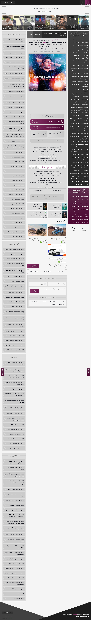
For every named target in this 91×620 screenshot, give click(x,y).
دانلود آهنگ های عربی (18, 199)
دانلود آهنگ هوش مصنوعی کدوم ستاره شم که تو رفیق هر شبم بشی (14, 136)
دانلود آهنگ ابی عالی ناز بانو (16, 53)
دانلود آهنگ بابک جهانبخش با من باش (15, 540)
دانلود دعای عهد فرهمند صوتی (16, 439)
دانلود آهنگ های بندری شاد (16, 195)
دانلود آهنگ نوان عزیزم (17, 281)
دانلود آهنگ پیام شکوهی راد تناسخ (14, 350)
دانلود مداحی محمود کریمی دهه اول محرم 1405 (14, 401)
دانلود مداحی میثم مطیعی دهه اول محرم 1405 (14, 408)
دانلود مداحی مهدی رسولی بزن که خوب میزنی (15, 319)
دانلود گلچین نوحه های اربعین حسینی (16, 363)
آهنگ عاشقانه (34, 272)
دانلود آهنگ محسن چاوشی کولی (15, 345)
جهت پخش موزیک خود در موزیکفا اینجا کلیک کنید (45, 9)
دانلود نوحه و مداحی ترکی (17, 425)
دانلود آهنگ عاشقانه (18, 171)
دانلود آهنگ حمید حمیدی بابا (16, 91)
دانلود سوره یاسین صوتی (17, 448)
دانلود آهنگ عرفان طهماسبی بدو (15, 340)
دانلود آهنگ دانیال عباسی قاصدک (15, 117)
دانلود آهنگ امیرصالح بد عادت (16, 107)
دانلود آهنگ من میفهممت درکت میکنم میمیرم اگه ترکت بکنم (15, 86)
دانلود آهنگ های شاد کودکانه (16, 227)
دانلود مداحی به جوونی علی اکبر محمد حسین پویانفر (15, 419)
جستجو (82, 4)
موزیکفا (88, 2)
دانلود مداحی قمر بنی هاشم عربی (15, 414)
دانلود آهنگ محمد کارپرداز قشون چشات (15, 47)
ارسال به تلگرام (57, 191)
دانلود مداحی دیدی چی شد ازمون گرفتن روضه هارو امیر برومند (15, 522)
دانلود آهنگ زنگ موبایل (17, 181)
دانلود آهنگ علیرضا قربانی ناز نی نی (14, 573)
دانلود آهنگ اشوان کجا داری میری (15, 501)
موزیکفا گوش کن (33, 266)
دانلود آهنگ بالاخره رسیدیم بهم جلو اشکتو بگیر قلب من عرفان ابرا (14, 129)
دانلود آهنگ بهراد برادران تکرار (16, 578)
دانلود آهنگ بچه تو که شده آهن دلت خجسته (15, 68)
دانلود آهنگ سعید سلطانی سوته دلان (15, 97)
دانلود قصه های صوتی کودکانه (15, 232)
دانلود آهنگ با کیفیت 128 (53, 127)
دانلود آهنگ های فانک (18, 307)
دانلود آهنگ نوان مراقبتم (17, 505)
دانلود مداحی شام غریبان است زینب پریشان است (14, 383)
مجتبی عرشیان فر (53, 196)
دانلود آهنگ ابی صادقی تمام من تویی (15, 264)
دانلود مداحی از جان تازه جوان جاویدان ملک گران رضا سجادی (16, 377)
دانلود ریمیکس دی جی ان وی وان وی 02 (15, 271)
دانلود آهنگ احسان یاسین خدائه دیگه (15, 41)
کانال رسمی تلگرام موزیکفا (38, 134)
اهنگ (44, 42)
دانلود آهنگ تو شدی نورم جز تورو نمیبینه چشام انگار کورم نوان (15, 516)
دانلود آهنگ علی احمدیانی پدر (16, 489)
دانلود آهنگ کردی (19, 162)
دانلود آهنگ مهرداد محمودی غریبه (14, 62)
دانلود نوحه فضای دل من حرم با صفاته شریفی (15, 547)
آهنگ (30, 34)
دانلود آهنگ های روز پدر (17, 237)
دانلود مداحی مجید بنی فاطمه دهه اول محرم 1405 (14, 395)
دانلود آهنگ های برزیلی (17, 223)
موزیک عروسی (20, 594)
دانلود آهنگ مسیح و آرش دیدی (15, 277)
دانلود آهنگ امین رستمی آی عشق (15, 535)
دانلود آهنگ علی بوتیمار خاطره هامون (16, 122)
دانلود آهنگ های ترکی (18, 176)
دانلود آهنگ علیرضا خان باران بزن (15, 559)
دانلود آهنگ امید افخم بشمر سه (15, 564)
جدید (53, 40)
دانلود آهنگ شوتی (19, 185)
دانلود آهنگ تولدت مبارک (17, 157)
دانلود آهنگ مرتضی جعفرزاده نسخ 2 (14, 58)
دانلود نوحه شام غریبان (18, 389)
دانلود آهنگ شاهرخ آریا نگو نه (16, 141)
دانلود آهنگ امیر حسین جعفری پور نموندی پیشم (14, 583)
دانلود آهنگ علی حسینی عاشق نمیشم (16, 495)
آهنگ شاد (60, 272)
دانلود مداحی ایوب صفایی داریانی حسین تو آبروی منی (15, 370)
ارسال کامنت (34, 291)
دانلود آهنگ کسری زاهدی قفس (15, 302)
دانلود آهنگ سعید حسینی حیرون (15, 103)
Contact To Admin (7, 613)
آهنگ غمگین (47, 272)
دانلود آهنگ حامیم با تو (17, 254)
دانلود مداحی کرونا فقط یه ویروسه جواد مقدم (14, 529)
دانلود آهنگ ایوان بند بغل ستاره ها (14, 73)
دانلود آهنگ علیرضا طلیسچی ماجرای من (14, 287)
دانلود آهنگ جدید (19, 598)
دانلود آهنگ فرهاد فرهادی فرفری (15, 510)
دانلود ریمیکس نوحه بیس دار (16, 429)
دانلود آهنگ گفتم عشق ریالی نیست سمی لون (14, 79)
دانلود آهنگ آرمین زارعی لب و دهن (14, 336)
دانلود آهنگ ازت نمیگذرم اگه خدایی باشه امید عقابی (14, 475)
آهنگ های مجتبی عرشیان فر (56, 134)
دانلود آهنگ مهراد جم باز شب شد (15, 297)
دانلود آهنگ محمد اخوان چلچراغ (15, 259)
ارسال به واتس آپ (37, 191)
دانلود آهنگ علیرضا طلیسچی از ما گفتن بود (15, 312)
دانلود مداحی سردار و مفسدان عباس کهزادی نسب (14, 553)
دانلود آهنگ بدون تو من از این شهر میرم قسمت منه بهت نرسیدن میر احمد (14, 483)
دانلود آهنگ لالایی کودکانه (16, 190)
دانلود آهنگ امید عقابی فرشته (16, 293)
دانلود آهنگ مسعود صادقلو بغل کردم (15, 469)
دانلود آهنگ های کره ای (17, 208)
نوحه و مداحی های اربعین (17, 434)
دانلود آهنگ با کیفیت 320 (53, 121)
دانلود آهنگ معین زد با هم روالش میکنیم (15, 325)
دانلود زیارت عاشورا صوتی (17, 443)
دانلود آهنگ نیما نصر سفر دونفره (15, 112)
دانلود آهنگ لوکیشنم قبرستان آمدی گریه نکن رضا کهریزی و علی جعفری (14, 147)
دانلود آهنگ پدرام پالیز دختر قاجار (15, 568)
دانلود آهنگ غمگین (18, 152)
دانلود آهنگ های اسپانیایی (16, 204)
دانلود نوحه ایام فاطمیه (17, 166)
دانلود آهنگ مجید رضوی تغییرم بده (14, 331)
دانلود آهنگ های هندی (17, 218)
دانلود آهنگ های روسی (17, 213)
